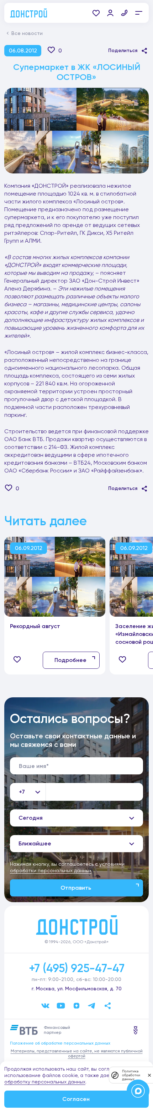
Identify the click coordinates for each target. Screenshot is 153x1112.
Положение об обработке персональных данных (60, 1043)
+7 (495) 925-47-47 (77, 968)
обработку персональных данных (44, 1082)
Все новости (27, 33)
